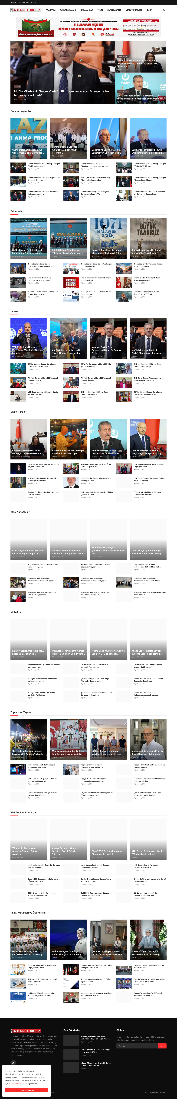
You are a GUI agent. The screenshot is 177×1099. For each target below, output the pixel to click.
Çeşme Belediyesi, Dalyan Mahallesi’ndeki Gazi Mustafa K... (147, 565)
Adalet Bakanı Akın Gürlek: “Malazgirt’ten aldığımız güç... (67, 251)
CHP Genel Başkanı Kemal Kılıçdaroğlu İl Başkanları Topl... (147, 452)
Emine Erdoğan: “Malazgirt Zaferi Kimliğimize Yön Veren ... (68, 953)
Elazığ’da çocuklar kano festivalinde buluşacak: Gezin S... (42, 680)
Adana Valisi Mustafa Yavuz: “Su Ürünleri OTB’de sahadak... (108, 652)
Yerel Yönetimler (20, 511)
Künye (33, 2)
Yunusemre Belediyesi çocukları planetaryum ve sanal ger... (108, 550)
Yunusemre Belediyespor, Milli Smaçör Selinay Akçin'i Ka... (150, 780)
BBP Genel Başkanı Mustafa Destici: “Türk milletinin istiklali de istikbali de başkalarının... (140, 97)
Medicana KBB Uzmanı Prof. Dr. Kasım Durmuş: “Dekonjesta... (147, 752)
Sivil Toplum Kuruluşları (23, 812)
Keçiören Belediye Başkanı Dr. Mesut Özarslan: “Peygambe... (96, 565)
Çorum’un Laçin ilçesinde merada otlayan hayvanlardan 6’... (147, 794)
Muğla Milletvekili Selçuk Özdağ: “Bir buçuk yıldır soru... (147, 351)
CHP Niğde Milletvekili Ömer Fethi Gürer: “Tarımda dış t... (147, 365)
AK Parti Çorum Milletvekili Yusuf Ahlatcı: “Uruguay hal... (67, 351)
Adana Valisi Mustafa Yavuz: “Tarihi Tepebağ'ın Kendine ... (148, 680)
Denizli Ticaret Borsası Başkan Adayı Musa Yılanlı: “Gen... (96, 880)
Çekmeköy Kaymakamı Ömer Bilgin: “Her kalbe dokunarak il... (95, 680)
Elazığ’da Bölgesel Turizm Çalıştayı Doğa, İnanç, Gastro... (42, 966)
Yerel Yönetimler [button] (134, 10)
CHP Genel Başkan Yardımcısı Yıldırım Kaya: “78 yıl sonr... (149, 479)
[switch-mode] (165, 2)
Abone (162, 1046)
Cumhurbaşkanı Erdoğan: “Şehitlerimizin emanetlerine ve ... (94, 165)
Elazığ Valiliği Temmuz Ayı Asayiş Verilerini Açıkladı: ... (41, 693)
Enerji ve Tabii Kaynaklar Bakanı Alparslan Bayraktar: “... (147, 279)
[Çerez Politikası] (15, 1083)
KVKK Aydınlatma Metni (155, 1092)
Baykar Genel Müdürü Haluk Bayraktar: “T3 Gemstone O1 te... (97, 794)
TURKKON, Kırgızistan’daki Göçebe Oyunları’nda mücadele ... (95, 894)
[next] (110, 72)
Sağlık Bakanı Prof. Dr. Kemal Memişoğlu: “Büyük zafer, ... (146, 251)
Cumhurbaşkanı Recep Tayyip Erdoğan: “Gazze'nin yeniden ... (150, 179)
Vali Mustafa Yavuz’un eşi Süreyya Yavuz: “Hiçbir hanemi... (148, 666)
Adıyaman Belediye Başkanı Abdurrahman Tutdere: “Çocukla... (95, 579)
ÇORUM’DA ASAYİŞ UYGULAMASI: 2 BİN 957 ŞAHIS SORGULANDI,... (150, 980)
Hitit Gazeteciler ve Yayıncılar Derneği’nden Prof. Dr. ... (146, 866)
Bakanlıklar (16, 211)
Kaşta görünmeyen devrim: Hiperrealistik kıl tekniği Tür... (93, 766)
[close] (47, 1068)
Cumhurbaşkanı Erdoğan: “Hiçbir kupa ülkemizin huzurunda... (44, 179)
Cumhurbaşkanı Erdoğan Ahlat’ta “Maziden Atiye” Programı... (65, 150)
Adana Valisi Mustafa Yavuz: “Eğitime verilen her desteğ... (146, 652)
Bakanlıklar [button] (87, 10)
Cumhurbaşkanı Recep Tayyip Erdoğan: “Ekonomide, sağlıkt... (147, 151)
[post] (62, 72)
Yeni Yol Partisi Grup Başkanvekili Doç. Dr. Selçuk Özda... (106, 350)
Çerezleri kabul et (26, 1090)
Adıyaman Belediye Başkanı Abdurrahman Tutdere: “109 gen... (148, 579)
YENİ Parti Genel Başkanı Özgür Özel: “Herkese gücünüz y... (96, 465)
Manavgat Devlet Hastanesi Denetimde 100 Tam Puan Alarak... (96, 994)
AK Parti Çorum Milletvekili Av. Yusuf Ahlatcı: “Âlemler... (96, 379)
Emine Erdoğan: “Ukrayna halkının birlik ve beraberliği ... (146, 953)
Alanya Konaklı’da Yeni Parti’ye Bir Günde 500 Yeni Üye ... (68, 452)
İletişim (13, 2)
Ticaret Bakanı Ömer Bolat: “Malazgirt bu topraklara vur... (96, 265)
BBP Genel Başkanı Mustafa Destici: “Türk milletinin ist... (106, 452)
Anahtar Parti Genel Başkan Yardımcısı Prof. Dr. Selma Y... (43, 493)
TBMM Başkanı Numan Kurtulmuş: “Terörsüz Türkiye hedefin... (27, 350)
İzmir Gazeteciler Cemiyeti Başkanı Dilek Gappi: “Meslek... (95, 866)
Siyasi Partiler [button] (114, 10)
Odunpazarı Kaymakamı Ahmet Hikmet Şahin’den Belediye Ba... (68, 652)
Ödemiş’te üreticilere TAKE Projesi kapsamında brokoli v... (148, 994)
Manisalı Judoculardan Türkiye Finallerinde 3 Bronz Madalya (68, 752)
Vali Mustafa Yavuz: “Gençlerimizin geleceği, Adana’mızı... (95, 666)
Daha (149, 10)
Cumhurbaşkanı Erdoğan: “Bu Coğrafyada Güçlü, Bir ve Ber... (28, 151)
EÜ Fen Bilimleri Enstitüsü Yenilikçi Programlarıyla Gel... (107, 752)
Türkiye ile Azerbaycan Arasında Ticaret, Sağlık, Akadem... (25, 851)
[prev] (14, 72)
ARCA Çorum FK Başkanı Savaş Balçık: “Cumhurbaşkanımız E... (96, 179)
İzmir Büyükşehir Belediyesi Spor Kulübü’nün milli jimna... (41, 766)
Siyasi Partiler (18, 411)
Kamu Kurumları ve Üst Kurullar (28, 912)
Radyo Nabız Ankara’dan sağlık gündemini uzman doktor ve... (93, 780)
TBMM (14, 311)
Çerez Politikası (23, 2)
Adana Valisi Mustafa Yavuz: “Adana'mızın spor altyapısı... (146, 693)
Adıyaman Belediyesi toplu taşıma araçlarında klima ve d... (95, 593)
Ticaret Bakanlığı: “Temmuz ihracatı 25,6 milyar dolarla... (148, 265)
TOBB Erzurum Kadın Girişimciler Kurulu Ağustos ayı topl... (41, 894)
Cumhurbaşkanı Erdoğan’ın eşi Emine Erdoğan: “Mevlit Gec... (96, 966)
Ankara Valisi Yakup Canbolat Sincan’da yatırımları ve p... (44, 666)
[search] (164, 10)
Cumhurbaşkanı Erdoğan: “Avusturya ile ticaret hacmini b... (43, 193)
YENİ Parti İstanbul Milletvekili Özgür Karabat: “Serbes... (43, 393)
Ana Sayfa (51, 10)
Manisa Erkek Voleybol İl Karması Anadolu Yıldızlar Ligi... (28, 953)
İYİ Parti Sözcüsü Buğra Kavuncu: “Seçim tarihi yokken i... (147, 493)
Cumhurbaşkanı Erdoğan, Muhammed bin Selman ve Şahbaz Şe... (149, 193)
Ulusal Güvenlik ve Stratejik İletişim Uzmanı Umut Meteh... (42, 794)
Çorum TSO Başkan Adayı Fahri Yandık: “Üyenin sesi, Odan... (44, 880)
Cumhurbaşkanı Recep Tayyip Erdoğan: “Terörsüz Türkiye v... (150, 165)
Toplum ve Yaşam (20, 712)
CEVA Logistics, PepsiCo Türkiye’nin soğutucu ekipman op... (43, 780)
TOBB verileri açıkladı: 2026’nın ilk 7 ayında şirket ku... (42, 980)
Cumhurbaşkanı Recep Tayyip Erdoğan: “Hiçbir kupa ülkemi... (44, 165)
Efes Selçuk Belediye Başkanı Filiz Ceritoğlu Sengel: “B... (27, 552)
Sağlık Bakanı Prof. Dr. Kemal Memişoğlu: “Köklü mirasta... (27, 251)
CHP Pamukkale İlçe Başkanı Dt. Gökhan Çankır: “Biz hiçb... (97, 493)
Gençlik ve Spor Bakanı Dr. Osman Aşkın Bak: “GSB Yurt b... (148, 293)
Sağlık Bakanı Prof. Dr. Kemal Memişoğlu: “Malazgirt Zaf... (106, 251)
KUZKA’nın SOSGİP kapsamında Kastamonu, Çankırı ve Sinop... (41, 994)
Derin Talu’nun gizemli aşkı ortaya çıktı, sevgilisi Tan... (95, 1051)
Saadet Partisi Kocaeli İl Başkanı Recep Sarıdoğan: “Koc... (96, 479)
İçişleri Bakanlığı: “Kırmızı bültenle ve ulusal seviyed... (96, 279)
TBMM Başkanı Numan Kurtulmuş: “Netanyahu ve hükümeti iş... (148, 393)
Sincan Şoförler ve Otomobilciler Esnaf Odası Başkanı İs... (150, 880)
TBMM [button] (100, 10)
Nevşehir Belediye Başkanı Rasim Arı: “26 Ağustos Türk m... (68, 552)
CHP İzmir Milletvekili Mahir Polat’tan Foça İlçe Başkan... (149, 465)
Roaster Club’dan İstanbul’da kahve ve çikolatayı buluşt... (149, 766)
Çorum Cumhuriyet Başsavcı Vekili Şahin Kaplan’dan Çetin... (108, 953)
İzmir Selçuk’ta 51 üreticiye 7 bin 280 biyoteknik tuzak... (149, 966)
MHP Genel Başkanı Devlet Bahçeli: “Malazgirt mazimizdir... (42, 479)
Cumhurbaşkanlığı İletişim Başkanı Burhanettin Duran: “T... (95, 193)
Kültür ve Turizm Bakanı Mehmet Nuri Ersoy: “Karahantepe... (43, 293)
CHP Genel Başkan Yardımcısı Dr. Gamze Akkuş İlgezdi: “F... (147, 379)
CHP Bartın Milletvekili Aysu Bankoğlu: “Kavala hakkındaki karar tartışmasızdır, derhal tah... (137, 63)
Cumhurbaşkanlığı (20, 111)
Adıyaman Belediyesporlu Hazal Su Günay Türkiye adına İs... (42, 593)
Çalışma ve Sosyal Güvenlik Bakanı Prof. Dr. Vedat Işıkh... (106, 151)
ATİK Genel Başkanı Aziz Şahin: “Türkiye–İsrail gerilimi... (147, 852)
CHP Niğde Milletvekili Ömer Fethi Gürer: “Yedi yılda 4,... (94, 393)
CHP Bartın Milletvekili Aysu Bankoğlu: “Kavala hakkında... (27, 452)
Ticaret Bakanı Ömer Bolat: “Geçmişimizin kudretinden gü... (41, 265)
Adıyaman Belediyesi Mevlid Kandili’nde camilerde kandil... (150, 593)
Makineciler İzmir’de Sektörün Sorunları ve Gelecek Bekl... (44, 866)
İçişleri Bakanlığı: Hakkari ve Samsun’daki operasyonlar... (39, 279)
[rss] (13, 1063)
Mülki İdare (16, 612)
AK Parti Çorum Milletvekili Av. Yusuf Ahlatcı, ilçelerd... (43, 379)
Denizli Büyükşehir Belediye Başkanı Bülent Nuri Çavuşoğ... (147, 552)
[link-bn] (88, 27)
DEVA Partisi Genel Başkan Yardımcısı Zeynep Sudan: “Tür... (43, 465)
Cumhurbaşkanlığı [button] (67, 10)
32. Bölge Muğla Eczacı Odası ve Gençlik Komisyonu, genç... (147, 894)
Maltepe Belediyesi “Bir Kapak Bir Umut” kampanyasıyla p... (44, 565)
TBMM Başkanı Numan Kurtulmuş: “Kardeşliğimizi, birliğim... (42, 365)
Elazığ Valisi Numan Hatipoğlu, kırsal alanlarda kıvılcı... (28, 652)
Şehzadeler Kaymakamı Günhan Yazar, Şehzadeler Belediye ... (96, 693)
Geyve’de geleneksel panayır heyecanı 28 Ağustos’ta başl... (27, 752)
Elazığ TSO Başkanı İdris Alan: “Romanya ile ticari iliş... (107, 852)
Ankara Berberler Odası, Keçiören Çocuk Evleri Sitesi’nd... (64, 851)
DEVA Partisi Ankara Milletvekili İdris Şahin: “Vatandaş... (96, 365)
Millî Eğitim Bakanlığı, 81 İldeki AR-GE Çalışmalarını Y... (96, 293)
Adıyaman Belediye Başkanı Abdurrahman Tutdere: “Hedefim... (42, 579)
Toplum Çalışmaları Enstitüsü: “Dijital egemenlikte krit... (96, 980)
